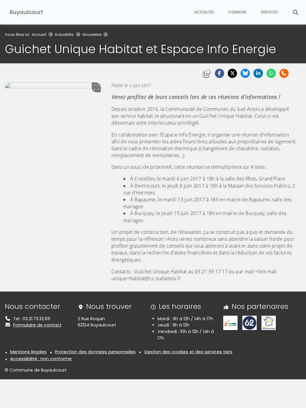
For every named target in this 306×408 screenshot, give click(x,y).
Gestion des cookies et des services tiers (188, 352)
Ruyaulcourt (26, 12)
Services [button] (269, 12)
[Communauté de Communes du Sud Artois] (230, 323)
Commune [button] (237, 12)
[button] (219, 73)
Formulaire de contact (37, 325)
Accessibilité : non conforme (41, 359)
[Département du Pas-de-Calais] (249, 323)
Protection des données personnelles (95, 352)
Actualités (64, 34)
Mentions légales (28, 352)
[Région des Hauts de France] (268, 323)
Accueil (39, 34)
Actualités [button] (204, 12)
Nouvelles (92, 34)
